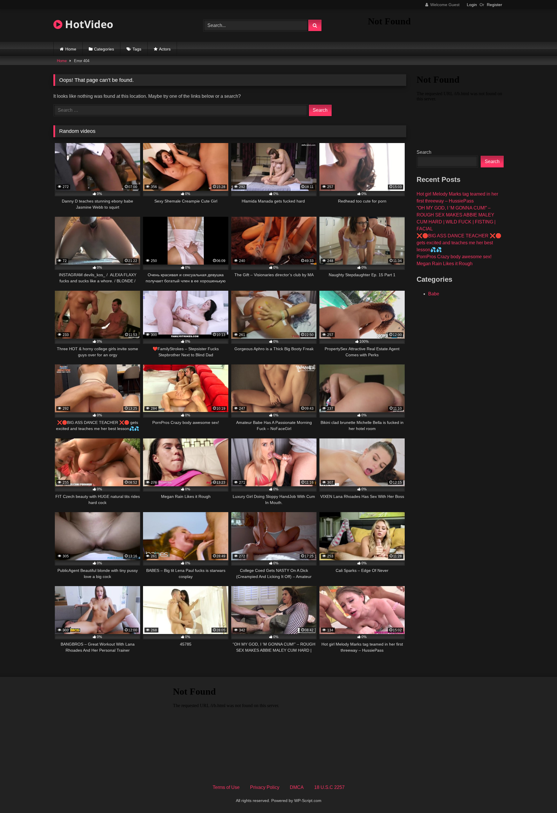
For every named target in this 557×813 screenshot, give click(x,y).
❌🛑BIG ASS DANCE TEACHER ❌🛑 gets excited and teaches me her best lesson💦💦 (459, 242)
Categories (104, 49)
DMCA (297, 787)
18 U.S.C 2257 (329, 787)
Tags (137, 49)
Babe (433, 293)
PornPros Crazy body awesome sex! (454, 256)
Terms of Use (226, 787)
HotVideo (87, 24)
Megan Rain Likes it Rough (445, 263)
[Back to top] (539, 795)
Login (472, 4)
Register (494, 4)
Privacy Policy (264, 787)
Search (424, 152)
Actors (165, 49)
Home (70, 49)
